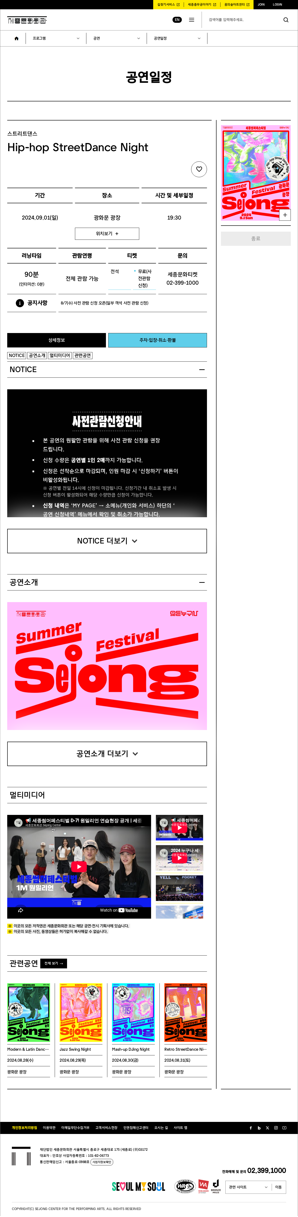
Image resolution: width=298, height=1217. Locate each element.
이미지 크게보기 (285, 215)
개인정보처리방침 (24, 1128)
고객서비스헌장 (106, 1128)
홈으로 (16, 38)
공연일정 (160, 38)
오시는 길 (161, 1128)
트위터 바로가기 (267, 1127)
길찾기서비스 (166, 5)
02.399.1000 (266, 1171)
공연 (96, 38)
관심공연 (199, 169)
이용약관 (49, 1128)
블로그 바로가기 (259, 1127)
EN (177, 20)
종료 (255, 239)
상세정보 (56, 340)
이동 (278, 1187)
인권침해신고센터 (136, 1128)
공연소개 (37, 355)
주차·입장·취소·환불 (157, 340)
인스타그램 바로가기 (275, 1127)
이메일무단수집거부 (75, 1128)
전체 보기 (51, 963)
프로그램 (39, 38)
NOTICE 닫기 (202, 370)
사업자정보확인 (101, 1162)
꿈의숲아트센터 (234, 5)
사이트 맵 (180, 1128)
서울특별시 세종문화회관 (27, 19)
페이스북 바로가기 (250, 1127)
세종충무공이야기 (199, 5)
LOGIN (277, 5)
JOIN (261, 5)
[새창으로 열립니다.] (138, 1190)
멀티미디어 (60, 355)
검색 (286, 20)
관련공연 (82, 355)
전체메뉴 (192, 20)
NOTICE (16, 355)
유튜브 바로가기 (284, 1127)
